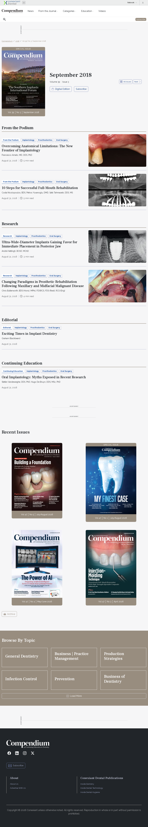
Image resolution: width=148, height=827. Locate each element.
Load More (76, 696)
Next (136, 82)
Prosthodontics (45, 140)
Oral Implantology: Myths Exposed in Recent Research (44, 377)
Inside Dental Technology (92, 788)
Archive (11, 614)
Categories (68, 11)
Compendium (7, 41)
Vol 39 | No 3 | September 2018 (34, 41)
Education (86, 11)
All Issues (127, 82)
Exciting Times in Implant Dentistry (29, 333)
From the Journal (47, 11)
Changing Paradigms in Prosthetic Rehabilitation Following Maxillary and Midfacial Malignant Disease (43, 284)
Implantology (28, 140)
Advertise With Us (18, 788)
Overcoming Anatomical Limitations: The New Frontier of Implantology (37, 148)
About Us (14, 784)
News (31, 11)
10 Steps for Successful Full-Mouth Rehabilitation (40, 188)
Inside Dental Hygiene (90, 792)
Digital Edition (62, 89)
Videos (102, 11)
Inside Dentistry (87, 784)
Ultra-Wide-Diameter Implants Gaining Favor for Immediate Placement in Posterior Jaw (39, 244)
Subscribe (81, 89)
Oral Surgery (62, 140)
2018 (17, 41)
